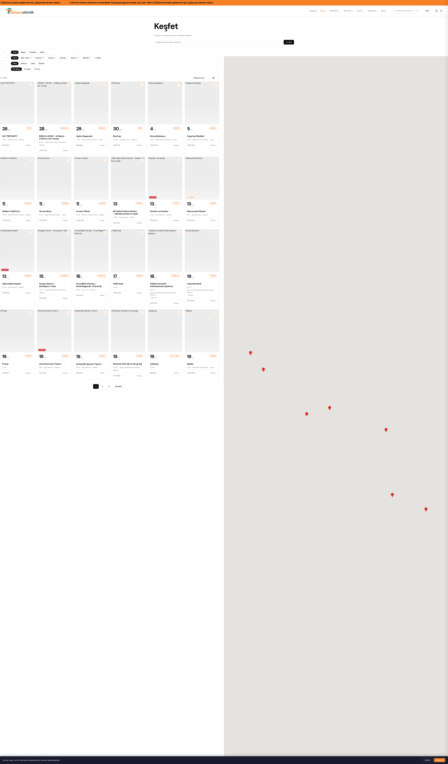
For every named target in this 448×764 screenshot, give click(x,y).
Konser (75, 58)
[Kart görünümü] (213, 78)
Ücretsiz (27, 69)
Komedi (63, 58)
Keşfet (322, 11)
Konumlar (347, 11)
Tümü (15, 52)
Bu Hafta (33, 52)
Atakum (24, 64)
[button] (306, 414)
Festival (39, 58)
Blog (383, 11)
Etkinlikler (334, 11)
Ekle (427, 11)
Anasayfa (313, 11)
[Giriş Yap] (441, 11)
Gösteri (52, 58)
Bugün (23, 52)
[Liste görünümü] (217, 78)
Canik (33, 64)
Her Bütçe (16, 69)
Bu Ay (42, 52)
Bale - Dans (26, 58)
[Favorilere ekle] (31, 85)
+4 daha (98, 58)
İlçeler (359, 11)
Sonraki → (119, 386)
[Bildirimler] (436, 11)
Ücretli (37, 69)
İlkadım (41, 64)
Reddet (427, 760)
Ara (290, 42)
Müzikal (87, 58)
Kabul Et (439, 760)
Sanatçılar (372, 11)
